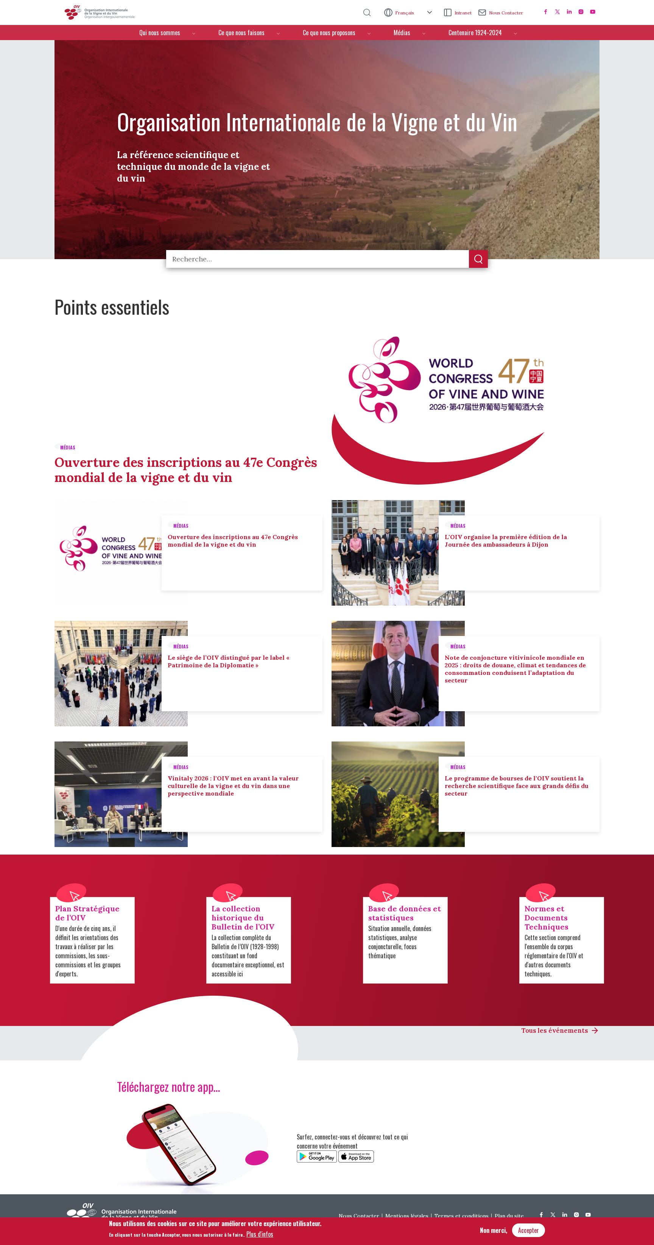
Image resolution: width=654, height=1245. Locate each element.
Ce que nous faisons (241, 32)
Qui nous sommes (159, 32)
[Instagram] (581, 12)
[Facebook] (546, 12)
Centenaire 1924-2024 (475, 32)
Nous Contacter (506, 13)
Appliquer (478, 259)
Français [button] (405, 13)
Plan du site (509, 1215)
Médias (402, 32)
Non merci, (493, 1230)
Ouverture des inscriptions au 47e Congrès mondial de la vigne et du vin (185, 469)
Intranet (463, 13)
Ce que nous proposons (329, 32)
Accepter (528, 1230)
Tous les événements (555, 1030)
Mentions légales (406, 1215)
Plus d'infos (259, 1234)
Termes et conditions (461, 1215)
